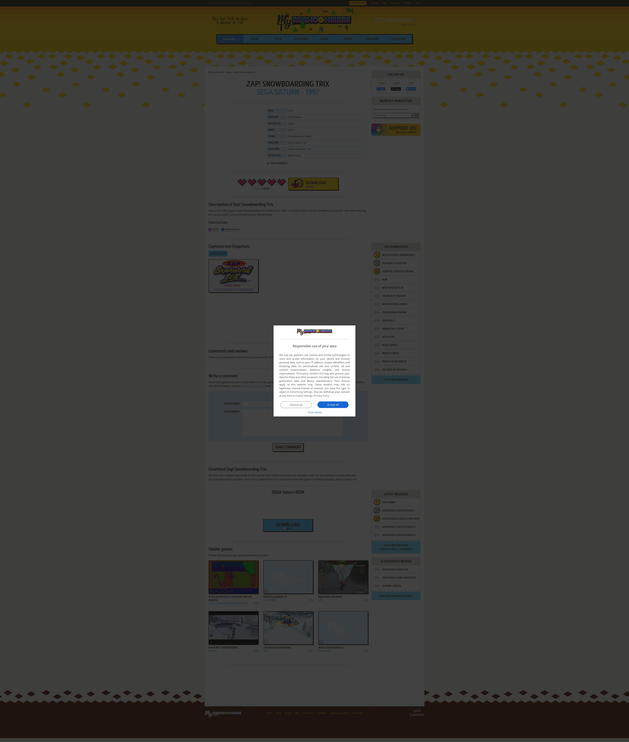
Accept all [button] (333, 404)
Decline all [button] (296, 404)
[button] (314, 412)
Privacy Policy (321, 395)
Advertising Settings (301, 391)
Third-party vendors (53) (310, 373)
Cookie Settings (304, 395)
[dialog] (314, 371)
